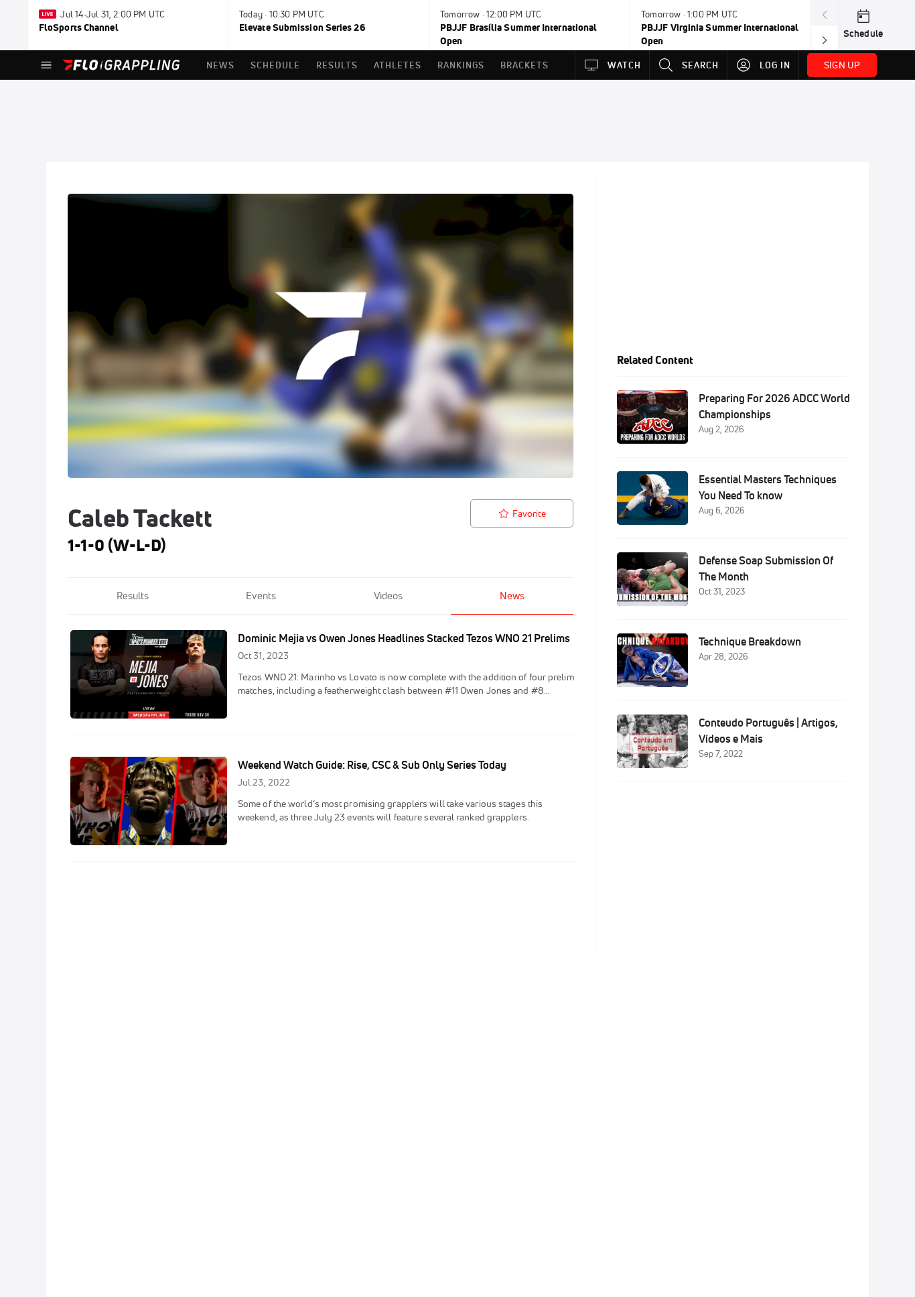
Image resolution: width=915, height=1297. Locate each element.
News (512, 595)
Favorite (529, 513)
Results (133, 595)
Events (261, 595)
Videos (388, 595)
